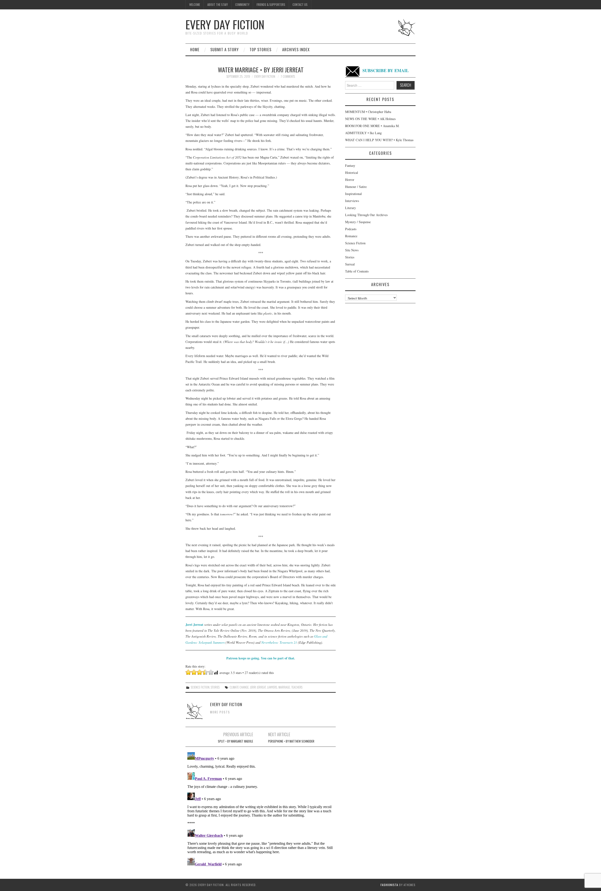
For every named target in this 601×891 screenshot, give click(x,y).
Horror (349, 179)
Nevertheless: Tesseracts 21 (279, 642)
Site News (351, 250)
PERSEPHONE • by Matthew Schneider (291, 741)
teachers (296, 687)
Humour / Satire (356, 186)
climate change (239, 687)
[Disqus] (260, 809)
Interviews (352, 200)
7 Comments (288, 76)
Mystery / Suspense (358, 222)
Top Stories (260, 49)
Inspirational (353, 193)
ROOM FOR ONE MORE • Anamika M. (372, 126)
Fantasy (350, 165)
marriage (284, 687)
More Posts (220, 712)
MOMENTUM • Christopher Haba (368, 111)
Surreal (350, 264)
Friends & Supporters (271, 4)
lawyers (272, 687)
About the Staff (217, 4)
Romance (351, 236)
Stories (215, 687)
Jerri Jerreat (194, 624)
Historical (351, 172)
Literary (350, 208)
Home (195, 49)
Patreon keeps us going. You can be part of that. (260, 658)
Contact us (300, 4)
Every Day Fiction (224, 24)
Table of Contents (357, 271)
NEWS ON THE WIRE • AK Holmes (370, 119)
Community (242, 4)
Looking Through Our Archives (366, 215)
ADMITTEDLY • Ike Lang (363, 133)
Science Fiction (200, 687)
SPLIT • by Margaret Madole (235, 741)
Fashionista (389, 885)
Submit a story (224, 49)
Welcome (194, 4)
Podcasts (350, 229)
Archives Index (296, 49)
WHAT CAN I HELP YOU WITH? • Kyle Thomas (379, 140)
